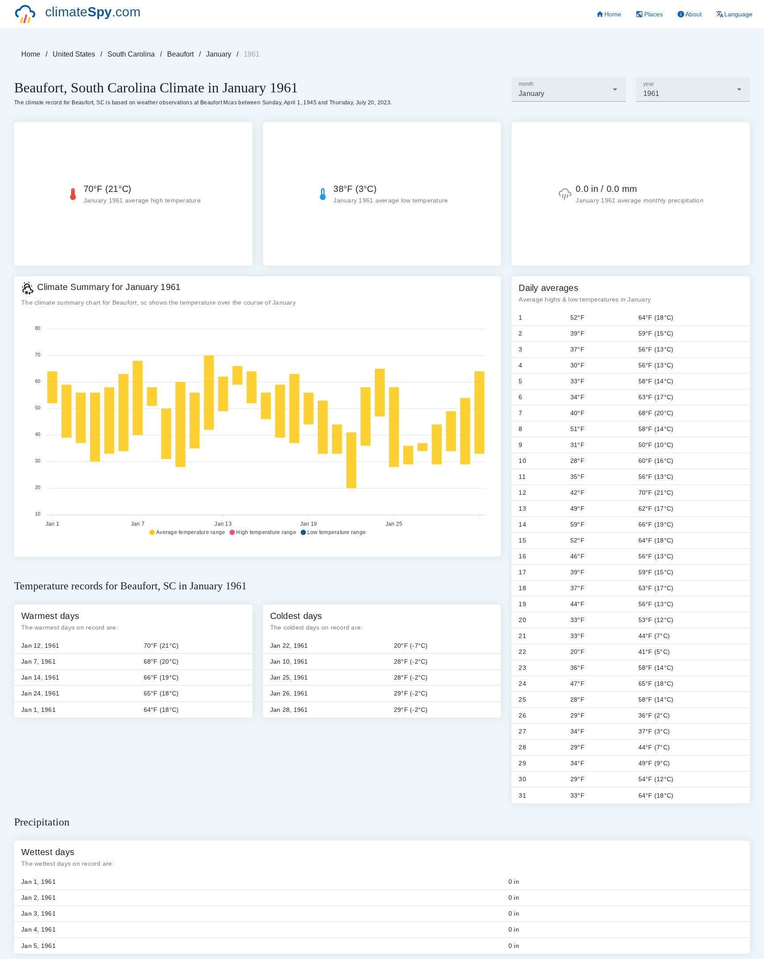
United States (74, 54)
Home (30, 54)
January (218, 54)
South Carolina (131, 54)
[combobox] (568, 89)
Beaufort (180, 54)
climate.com (93, 11)
